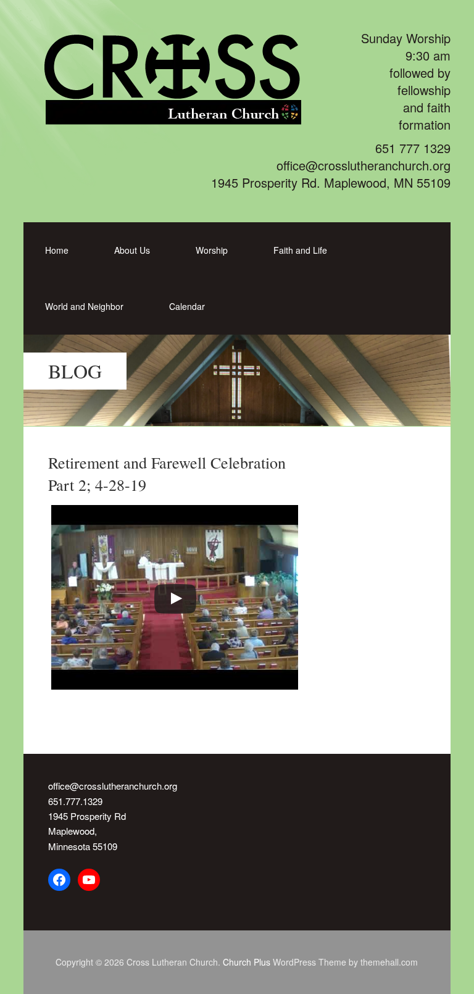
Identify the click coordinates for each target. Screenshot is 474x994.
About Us (132, 250)
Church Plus (246, 962)
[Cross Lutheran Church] (187, 118)
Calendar (187, 306)
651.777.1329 (75, 801)
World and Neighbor (84, 306)
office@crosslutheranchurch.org (112, 785)
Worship (212, 250)
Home (57, 250)
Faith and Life (300, 250)
